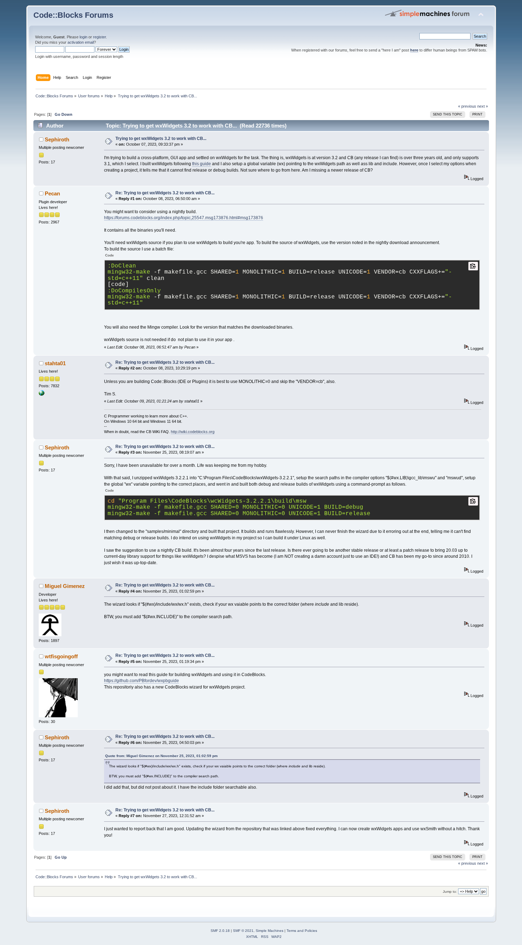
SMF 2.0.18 (220, 931)
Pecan (52, 193)
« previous (467, 106)
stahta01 (55, 363)
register (99, 37)
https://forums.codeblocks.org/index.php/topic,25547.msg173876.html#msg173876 (183, 217)
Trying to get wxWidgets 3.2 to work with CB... (160, 138)
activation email (80, 42)
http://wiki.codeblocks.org (192, 432)
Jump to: (450, 891)
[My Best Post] (41, 394)
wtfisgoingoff (61, 656)
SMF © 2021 (243, 931)
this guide (201, 163)
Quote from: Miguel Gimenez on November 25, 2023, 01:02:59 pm (161, 756)
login (83, 37)
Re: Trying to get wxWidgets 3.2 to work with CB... (164, 192)
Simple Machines (269, 931)
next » (482, 106)
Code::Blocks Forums (73, 15)
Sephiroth (57, 139)
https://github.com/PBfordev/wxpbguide (141, 680)
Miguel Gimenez (65, 586)
